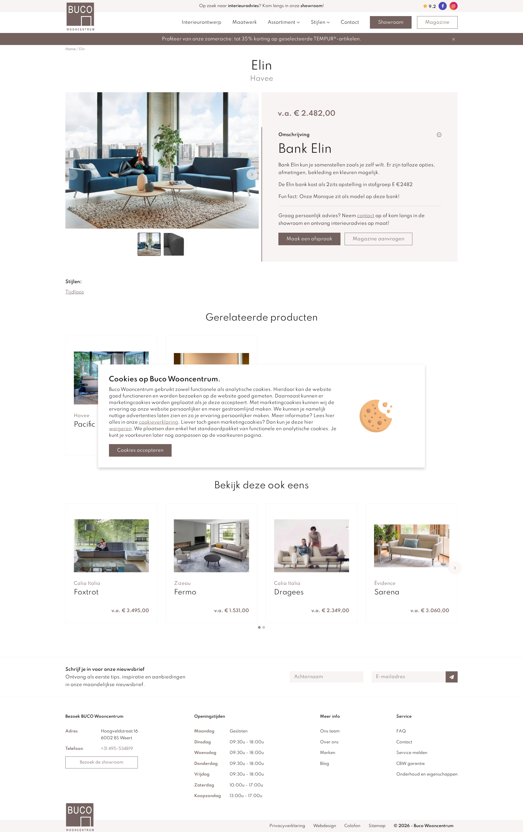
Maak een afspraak (309, 239)
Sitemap (377, 826)
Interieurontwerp (201, 22)
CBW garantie (410, 764)
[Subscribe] (452, 677)
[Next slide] (252, 174)
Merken (327, 753)
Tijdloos (74, 292)
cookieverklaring (158, 422)
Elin (82, 49)
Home (70, 49)
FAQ (401, 731)
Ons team (330, 731)
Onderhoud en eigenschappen (427, 774)
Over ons (329, 742)
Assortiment (281, 22)
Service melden (411, 753)
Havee (261, 78)
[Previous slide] (72, 174)
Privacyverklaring (287, 826)
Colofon (352, 826)
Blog (324, 764)
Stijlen (318, 22)
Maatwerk (244, 22)
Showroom (390, 22)
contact (365, 215)
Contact (350, 22)
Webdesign (324, 826)
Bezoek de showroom (101, 762)
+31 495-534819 (117, 749)
